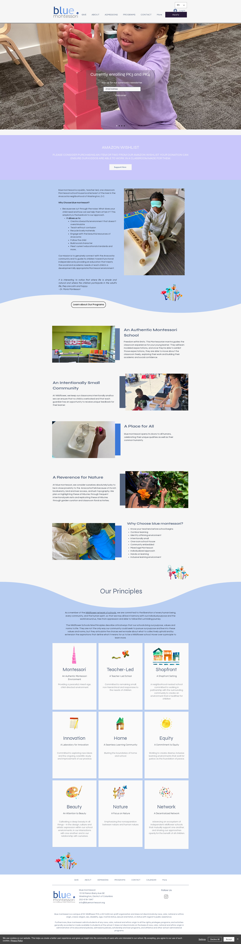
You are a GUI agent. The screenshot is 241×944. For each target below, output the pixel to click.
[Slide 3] (121, 125)
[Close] (237, 939)
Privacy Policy (17, 940)
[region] (74, 676)
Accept (229, 939)
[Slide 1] (116, 125)
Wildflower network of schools (100, 613)
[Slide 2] (119, 125)
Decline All (215, 939)
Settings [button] (202, 939)
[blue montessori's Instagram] (166, 896)
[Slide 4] (124, 125)
